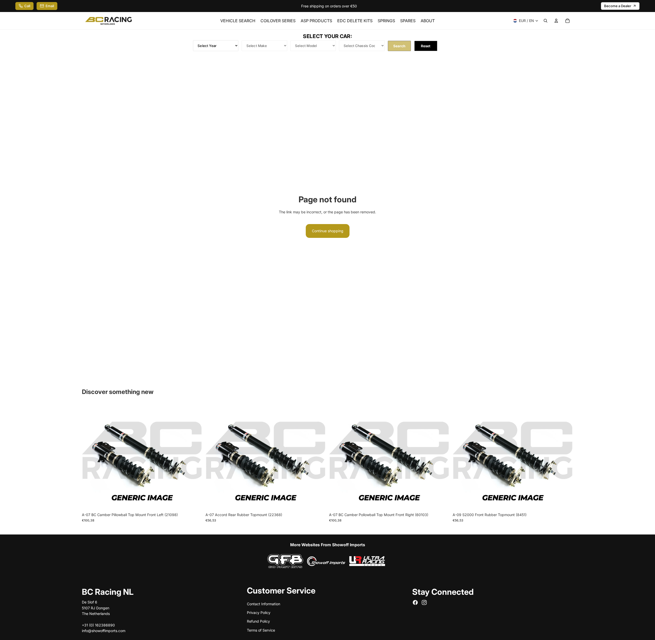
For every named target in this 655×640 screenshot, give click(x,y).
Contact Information (263, 603)
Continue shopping (327, 231)
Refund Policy (258, 621)
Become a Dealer (617, 6)
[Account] (556, 20)
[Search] (545, 20)
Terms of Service (261, 630)
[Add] (194, 501)
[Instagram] (424, 602)
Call (27, 6)
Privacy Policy (258, 612)
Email (50, 6)
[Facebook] (415, 602)
